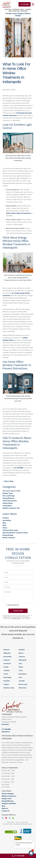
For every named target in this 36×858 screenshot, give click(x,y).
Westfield (6, 681)
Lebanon (6, 684)
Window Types (8, 493)
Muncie (21, 653)
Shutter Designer (8, 794)
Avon (20, 677)
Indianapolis (22, 660)
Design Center (7, 799)
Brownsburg (22, 674)
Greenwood (7, 663)
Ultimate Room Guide (10, 530)
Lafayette (6, 660)
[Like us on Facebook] (2, 818)
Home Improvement (10, 501)
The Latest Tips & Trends (11, 491)
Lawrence (22, 656)
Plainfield (22, 649)
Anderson (6, 649)
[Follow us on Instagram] (9, 818)
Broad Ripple (7, 677)
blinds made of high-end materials (18, 213)
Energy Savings (8, 535)
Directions (5, 724)
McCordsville (7, 656)
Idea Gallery (7, 520)
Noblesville (6, 653)
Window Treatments (9, 796)
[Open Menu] (32, 4)
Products (6, 518)
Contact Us (6, 811)
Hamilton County (8, 688)
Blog (4, 523)
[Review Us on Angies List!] (11, 831)
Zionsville (22, 681)
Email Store (6, 732)
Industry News (8, 503)
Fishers (21, 667)
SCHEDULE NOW (18, 611)
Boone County (23, 684)
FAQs (4, 525)
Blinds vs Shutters (9, 538)
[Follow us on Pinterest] (6, 818)
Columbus (6, 670)
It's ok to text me (13, 605)
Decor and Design (9, 496)
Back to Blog (9, 481)
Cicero (21, 670)
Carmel (5, 674)
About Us (5, 808)
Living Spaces (7, 506)
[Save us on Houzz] (13, 818)
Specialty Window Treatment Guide (15, 533)
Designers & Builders (9, 803)
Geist (20, 663)
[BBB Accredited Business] (25, 831)
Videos (5, 528)
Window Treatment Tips (11, 508)
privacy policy (16, 618)
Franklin (5, 667)
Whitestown (22, 688)
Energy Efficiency (8, 498)
